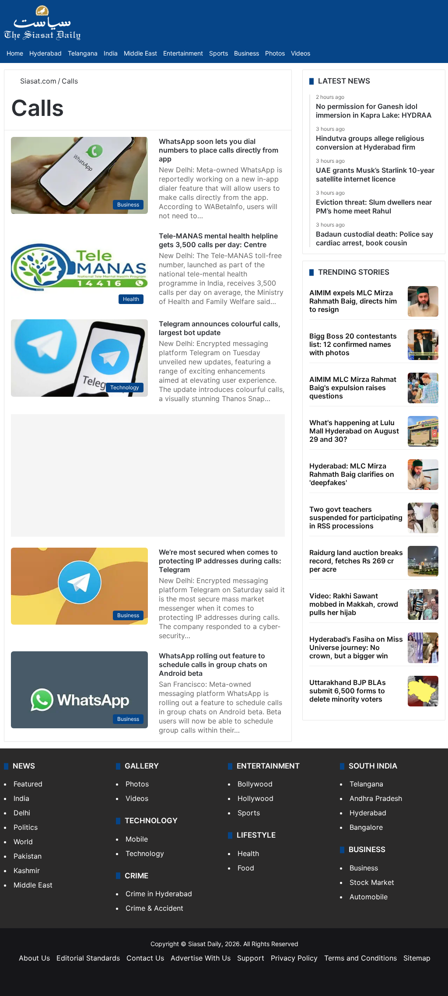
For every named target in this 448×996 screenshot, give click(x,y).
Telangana (83, 53)
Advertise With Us (201, 958)
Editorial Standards (88, 958)
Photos (275, 53)
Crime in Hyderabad (159, 893)
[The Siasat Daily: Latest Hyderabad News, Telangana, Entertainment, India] (42, 22)
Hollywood (255, 798)
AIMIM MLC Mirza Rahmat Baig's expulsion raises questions (352, 387)
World (23, 841)
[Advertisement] (148, 475)
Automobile (369, 896)
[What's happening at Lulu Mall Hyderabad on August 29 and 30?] (423, 431)
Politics (26, 827)
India (111, 53)
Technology (145, 853)
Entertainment (183, 53)
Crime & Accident (154, 908)
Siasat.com (37, 81)
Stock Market (372, 882)
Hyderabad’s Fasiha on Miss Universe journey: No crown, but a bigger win (356, 647)
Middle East (140, 53)
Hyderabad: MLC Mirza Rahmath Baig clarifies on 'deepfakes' (351, 474)
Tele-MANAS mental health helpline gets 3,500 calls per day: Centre (218, 240)
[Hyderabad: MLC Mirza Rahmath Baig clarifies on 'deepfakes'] (423, 474)
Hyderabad (45, 53)
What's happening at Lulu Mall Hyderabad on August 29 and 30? (354, 431)
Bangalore (366, 827)
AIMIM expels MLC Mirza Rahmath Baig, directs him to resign (353, 301)
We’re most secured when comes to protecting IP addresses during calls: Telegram (220, 561)
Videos (300, 53)
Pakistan (28, 856)
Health (248, 853)
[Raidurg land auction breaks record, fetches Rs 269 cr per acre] (423, 561)
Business (246, 53)
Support (250, 958)
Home (15, 53)
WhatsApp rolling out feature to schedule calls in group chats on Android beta (213, 664)
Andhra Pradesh (376, 798)
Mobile (137, 839)
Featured (28, 783)
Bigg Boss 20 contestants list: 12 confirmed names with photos (353, 344)
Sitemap (416, 958)
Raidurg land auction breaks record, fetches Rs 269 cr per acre (356, 560)
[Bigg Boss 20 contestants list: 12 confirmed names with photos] (423, 344)
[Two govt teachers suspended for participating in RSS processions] (423, 518)
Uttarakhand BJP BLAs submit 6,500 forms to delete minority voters (347, 690)
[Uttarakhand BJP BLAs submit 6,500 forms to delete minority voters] (423, 691)
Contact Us (145, 958)
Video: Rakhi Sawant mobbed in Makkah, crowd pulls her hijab (353, 604)
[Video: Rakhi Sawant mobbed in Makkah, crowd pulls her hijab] (423, 604)
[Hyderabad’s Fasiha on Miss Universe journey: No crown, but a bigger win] (423, 648)
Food (246, 867)
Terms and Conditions (360, 958)
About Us (34, 958)
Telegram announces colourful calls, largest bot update (219, 328)
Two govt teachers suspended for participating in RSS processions (355, 517)
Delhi (22, 812)
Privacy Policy (294, 958)
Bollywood (255, 783)
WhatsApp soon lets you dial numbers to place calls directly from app (218, 150)
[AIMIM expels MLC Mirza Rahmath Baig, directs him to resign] (423, 301)
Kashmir (27, 870)
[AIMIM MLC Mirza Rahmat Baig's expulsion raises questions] (423, 388)
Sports (218, 53)
